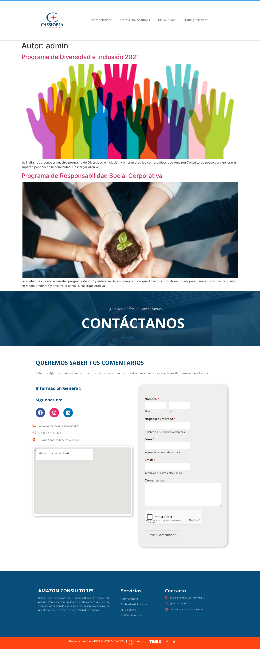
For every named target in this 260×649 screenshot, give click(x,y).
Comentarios (154, 480)
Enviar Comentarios (162, 535)
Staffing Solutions (195, 20)
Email (150, 460)
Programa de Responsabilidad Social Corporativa (92, 175)
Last (171, 411)
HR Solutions (166, 20)
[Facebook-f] (167, 641)
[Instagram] (54, 412)
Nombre (152, 399)
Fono (149, 439)
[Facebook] (40, 412)
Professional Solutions (135, 20)
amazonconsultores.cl (83, 641)
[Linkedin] (68, 412)
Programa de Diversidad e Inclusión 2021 (80, 57)
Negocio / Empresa (160, 419)
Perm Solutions (101, 20)
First (147, 411)
